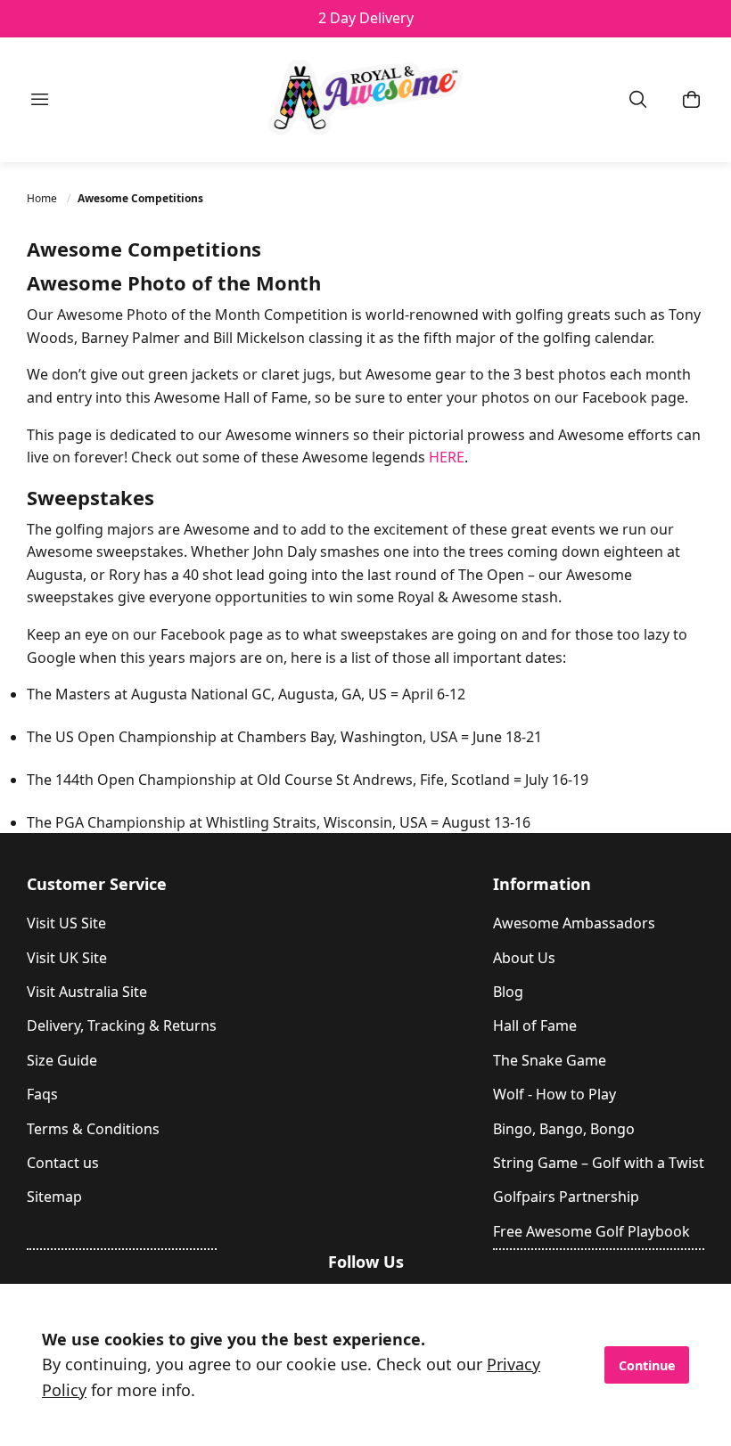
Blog (508, 991)
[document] (365, 1365)
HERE (446, 457)
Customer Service (97, 884)
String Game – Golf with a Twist (598, 1162)
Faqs (42, 1094)
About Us (524, 958)
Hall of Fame (535, 1025)
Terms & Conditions (93, 1129)
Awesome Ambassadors (574, 923)
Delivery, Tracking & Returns (122, 1025)
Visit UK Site (67, 958)
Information (542, 884)
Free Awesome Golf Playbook (591, 1231)
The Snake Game (549, 1060)
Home (43, 198)
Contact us (63, 1162)
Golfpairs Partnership (566, 1196)
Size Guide (62, 1060)
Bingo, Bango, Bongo (564, 1129)
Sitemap (54, 1196)
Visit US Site (66, 923)
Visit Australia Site (87, 991)
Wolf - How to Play (554, 1094)
